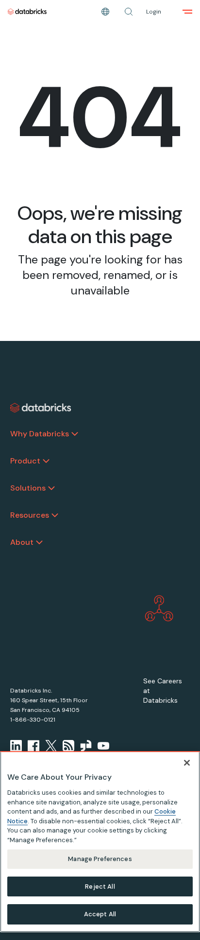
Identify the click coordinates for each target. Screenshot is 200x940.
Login (153, 11)
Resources (29, 515)
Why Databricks (39, 434)
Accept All (100, 914)
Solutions (28, 488)
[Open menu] (187, 11)
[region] (100, 841)
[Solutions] (51, 488)
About (21, 542)
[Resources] (55, 515)
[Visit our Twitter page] (51, 746)
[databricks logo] (40, 408)
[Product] (46, 461)
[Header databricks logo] (27, 11)
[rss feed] (68, 746)
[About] (39, 542)
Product (25, 461)
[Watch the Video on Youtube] (103, 746)
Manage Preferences (100, 859)
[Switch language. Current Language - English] (105, 11)
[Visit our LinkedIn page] (16, 746)
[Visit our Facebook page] (33, 746)
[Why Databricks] (75, 434)
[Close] (187, 762)
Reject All (100, 886)
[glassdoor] (86, 746)
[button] (128, 11)
